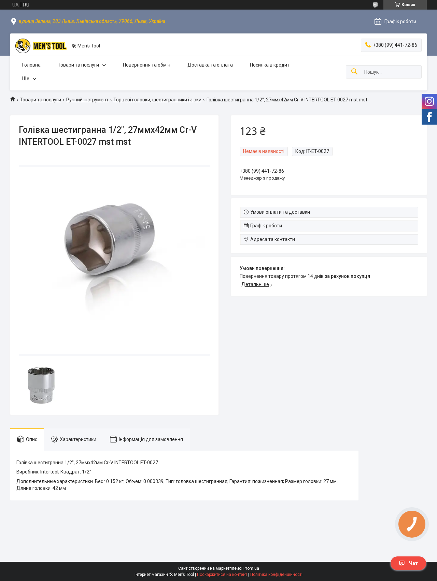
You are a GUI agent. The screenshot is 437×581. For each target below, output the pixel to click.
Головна (31, 65)
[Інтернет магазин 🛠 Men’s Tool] (41, 46)
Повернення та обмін (146, 65)
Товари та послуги (78, 65)
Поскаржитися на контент (222, 574)
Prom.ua (251, 568)
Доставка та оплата (210, 65)
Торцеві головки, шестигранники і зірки (157, 99)
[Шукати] (354, 72)
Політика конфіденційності (276, 574)
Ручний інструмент (87, 99)
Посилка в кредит (270, 65)
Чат (413, 563)
